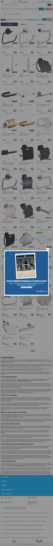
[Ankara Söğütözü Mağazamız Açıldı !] (26, 294)
